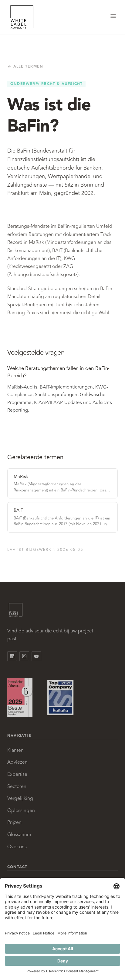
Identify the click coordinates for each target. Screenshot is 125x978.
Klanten (15, 750)
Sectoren (16, 786)
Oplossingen (21, 810)
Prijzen (14, 822)
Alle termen (28, 67)
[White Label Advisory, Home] (21, 17)
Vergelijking (20, 798)
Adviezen (17, 762)
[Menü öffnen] (113, 17)
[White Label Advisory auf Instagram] (24, 656)
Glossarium (19, 834)
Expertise (17, 774)
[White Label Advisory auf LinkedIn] (12, 656)
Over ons (17, 846)
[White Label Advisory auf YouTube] (36, 656)
